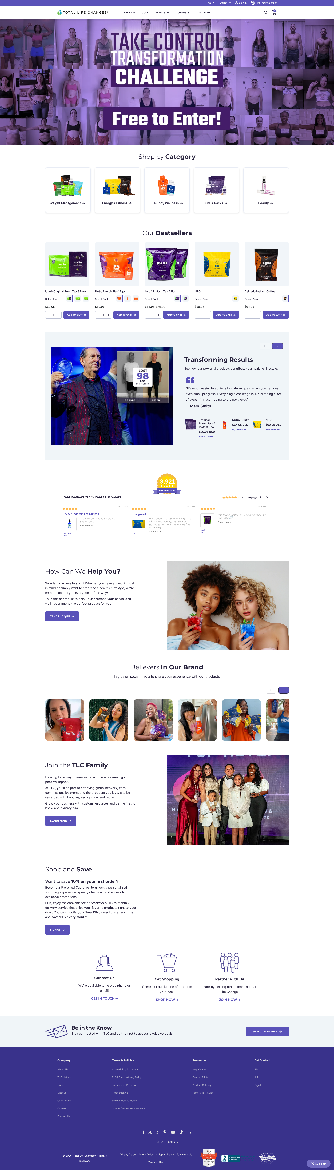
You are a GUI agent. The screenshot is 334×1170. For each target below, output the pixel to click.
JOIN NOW (228, 1000)
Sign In (258, 1085)
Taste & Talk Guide (203, 1092)
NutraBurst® (110, 291)
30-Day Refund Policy (124, 1100)
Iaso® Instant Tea (161, 291)
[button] (277, 346)
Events (160, 12)
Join (145, 12)
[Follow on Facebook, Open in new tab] (143, 1132)
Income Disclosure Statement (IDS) (132, 1108)
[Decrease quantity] (48, 314)
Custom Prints (200, 1077)
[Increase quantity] (58, 314)
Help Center (199, 1069)
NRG (198, 291)
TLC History (64, 1077)
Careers (61, 1108)
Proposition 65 (120, 1092)
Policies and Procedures (125, 1085)
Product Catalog (201, 1085)
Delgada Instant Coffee (260, 291)
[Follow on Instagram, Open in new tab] (157, 1132)
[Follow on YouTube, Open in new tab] (173, 1132)
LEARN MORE (58, 820)
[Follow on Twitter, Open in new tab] (150, 1132)
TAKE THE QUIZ (60, 616)
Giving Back (64, 1100)
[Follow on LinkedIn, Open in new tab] (189, 1132)
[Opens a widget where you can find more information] (319, 1164)
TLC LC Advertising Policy (127, 1077)
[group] (167, 82)
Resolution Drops (67, 535)
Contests (182, 12)
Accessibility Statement (125, 1069)
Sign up (55, 929)
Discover (203, 12)
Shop (128, 12)
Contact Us (63, 1116)
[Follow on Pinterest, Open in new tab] (164, 1132)
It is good (139, 514)
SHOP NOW (165, 1000)
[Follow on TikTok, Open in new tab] (181, 1132)
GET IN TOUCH (103, 998)
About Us (62, 1069)
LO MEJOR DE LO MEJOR (81, 514)
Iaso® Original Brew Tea (65, 291)
